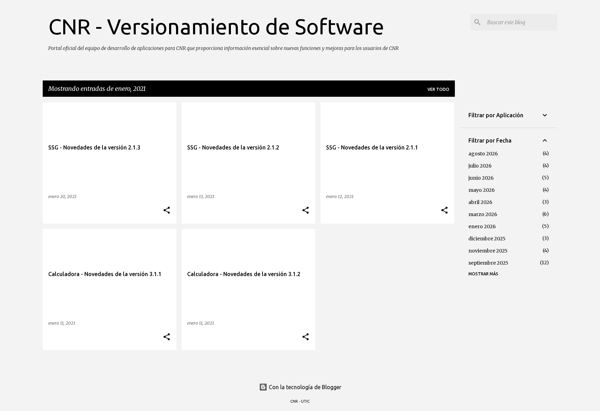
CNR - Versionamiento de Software (216, 26)
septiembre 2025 (488, 263)
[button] (166, 210)
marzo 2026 (482, 214)
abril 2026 (480, 202)
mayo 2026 (481, 190)
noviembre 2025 (488, 251)
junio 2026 (481, 178)
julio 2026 (480, 166)
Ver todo (438, 89)
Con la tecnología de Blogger (304, 387)
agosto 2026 (483, 154)
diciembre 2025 (487, 239)
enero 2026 (482, 226)
